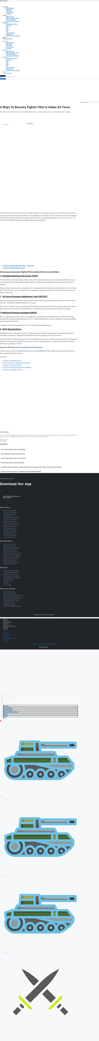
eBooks (5, 22)
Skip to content (3, 0)
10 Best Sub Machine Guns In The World (13, 458)
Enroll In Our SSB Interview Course (14, 268)
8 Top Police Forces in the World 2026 (12, 462)
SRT (7, 28)
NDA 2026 (9, 9)
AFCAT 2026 (9, 12)
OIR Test (8, 25)
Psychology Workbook (12, 21)
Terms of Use (6, 623)
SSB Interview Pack (11, 24)
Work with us (6, 620)
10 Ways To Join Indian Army (12, 360)
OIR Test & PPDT (11, 19)
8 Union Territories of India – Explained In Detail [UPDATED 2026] (21, 471)
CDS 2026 (9, 11)
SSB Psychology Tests (12, 18)
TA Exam (8, 14)
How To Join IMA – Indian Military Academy (16, 363)
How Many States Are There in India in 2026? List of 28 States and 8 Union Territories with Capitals (31, 467)
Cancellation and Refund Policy (9, 626)
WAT (7, 30)
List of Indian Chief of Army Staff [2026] (13, 449)
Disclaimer (5, 627)
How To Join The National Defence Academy (17, 367)
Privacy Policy (6, 624)
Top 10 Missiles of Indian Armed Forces (13, 454)
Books (5, 15)
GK (7, 31)
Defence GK (9, 34)
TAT (7, 27)
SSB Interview (10, 8)
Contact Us (5, 628)
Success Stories (7, 38)
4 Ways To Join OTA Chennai (12, 365)
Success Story (7, 695)
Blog (4, 37)
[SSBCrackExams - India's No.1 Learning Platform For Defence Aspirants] (5, 3)
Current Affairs (10, 33)
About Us (5, 619)
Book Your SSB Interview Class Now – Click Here (18, 265)
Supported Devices (7, 622)
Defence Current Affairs (13, 36)
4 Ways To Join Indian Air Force (12, 369)
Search (2, 75)
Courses (5, 6)
